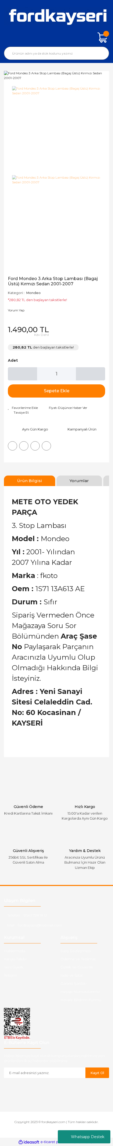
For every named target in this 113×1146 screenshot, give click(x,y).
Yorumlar (79, 480)
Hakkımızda (14, 950)
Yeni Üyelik (13, 967)
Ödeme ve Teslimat (78, 959)
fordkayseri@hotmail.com (40, 925)
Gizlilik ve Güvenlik (76, 967)
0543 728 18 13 (35, 915)
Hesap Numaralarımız (80, 991)
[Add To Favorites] (23, 407)
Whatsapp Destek (87, 1136)
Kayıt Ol (97, 1073)
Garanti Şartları (73, 983)
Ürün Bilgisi (29, 480)
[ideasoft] (28, 1142)
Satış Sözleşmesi (75, 950)
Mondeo (33, 293)
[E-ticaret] (55, 1142)
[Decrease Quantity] (22, 373)
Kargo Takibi (15, 959)
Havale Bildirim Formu (80, 999)
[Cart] (102, 37)
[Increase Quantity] (90, 373)
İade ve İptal (71, 975)
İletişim (10, 975)
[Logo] (56, 16)
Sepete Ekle (56, 390)
